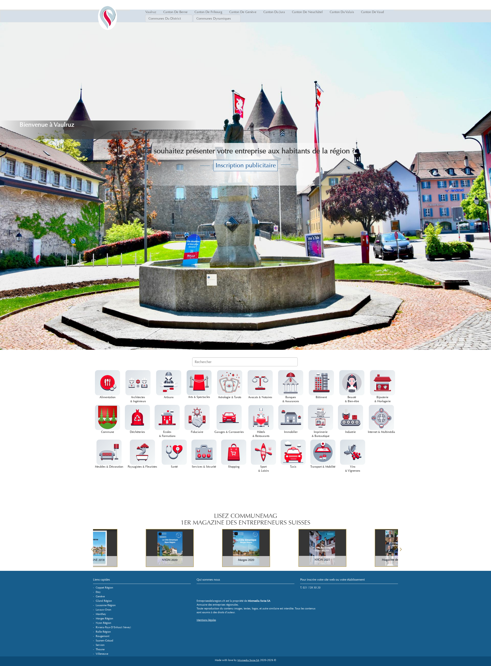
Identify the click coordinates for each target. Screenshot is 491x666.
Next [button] (401, 548)
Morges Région (104, 618)
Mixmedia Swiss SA (248, 660)
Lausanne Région (106, 605)
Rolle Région (103, 631)
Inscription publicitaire (246, 165)
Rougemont (102, 636)
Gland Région (104, 600)
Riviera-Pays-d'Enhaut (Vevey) (113, 627)
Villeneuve (102, 653)
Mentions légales (206, 620)
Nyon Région (103, 623)
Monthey (101, 614)
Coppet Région (104, 587)
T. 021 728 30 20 (310, 587)
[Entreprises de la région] (107, 5)
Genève (100, 596)
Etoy (98, 592)
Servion (100, 645)
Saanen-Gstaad (104, 640)
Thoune (100, 649)
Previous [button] (92, 548)
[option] (131, 548)
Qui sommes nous (208, 579)
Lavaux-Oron (103, 609)
